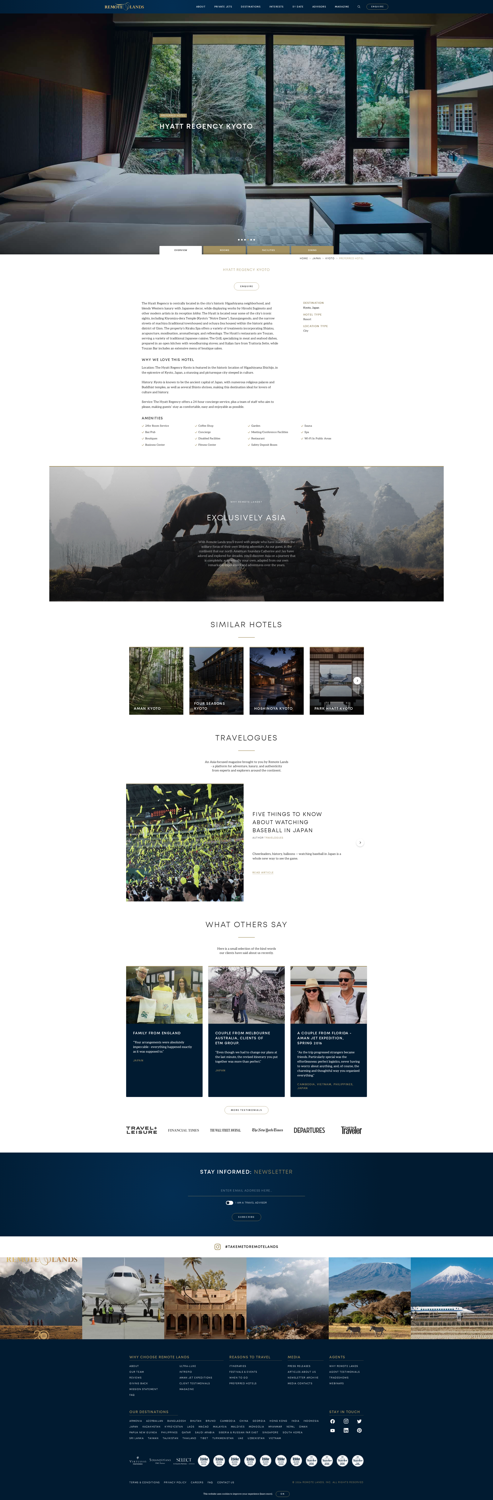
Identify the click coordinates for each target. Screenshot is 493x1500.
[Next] (357, 681)
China (244, 1421)
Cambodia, (307, 1084)
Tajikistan (170, 1438)
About (200, 6)
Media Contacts (300, 1383)
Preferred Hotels (243, 1383)
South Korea (293, 1432)
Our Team (136, 1371)
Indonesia (311, 1421)
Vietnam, (325, 1084)
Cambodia (227, 1421)
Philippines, (344, 1084)
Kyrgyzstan (174, 1426)
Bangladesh (176, 1421)
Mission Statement (143, 1389)
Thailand (189, 1438)
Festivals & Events (243, 1371)
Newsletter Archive (303, 1377)
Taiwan (153, 1438)
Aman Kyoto (147, 708)
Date (298, 6)
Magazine (342, 6)
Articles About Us (302, 1371)
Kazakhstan (152, 1426)
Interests (276, 6)
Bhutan (196, 1421)
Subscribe (246, 1217)
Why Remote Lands (343, 1366)
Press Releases (299, 1366)
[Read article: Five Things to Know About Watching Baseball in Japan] (185, 842)
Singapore (270, 1432)
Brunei (211, 1421)
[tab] (180, 250)
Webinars (336, 1383)
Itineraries (237, 1366)
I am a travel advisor (251, 1202)
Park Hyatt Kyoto (333, 708)
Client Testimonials (194, 1383)
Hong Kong (278, 1421)
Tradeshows (339, 1377)
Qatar (186, 1432)
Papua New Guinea (143, 1432)
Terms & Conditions (144, 1482)
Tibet (204, 1438)
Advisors (319, 6)
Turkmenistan (223, 1438)
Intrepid (185, 1371)
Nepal (291, 1426)
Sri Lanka (136, 1438)
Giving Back (138, 1383)
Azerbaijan (154, 1421)
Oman (303, 1426)
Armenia (135, 1421)
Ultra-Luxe (187, 1366)
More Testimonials (246, 1110)
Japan (138, 1061)
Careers (197, 1482)
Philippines (169, 1432)
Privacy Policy (175, 1482)
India (295, 1421)
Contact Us (225, 1482)
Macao (204, 1426)
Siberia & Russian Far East (238, 1432)
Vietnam (275, 1438)
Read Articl (262, 872)
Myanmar (275, 1426)
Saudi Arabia (205, 1432)
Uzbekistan (256, 1438)
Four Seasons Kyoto (209, 706)
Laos (190, 1426)
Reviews (135, 1377)
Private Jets (223, 6)
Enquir (377, 6)
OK (283, 1494)
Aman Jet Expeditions (195, 1377)
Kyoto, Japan (311, 307)
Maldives (238, 1426)
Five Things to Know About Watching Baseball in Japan (287, 822)
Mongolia (256, 1426)
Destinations (250, 6)
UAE (241, 1438)
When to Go (238, 1377)
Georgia (259, 1421)
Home (304, 258)
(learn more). (266, 1494)
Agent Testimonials (344, 1371)
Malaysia (220, 1426)
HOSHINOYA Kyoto (273, 708)
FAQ (132, 1395)
